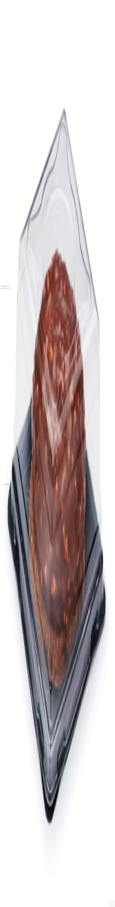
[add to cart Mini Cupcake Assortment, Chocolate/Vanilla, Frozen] (4, 363)
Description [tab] (5, 286)
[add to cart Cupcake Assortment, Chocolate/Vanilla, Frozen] (4, 400)
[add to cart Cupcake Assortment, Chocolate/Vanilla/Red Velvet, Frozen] (4, 319)
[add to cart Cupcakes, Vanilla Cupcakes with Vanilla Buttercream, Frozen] (4, 436)
